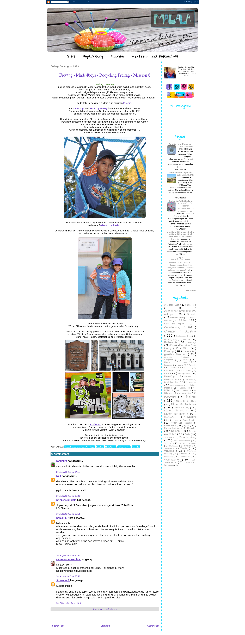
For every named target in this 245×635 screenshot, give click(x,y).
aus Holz (191, 305)
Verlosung (169, 457)
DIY (166, 339)
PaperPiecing (93, 56)
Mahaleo (188, 376)
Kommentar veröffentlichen (105, 609)
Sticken (193, 443)
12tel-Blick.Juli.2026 (185, 175)
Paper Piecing (189, 420)
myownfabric (171, 397)
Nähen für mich (175, 413)
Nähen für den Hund (186, 401)
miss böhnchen (177, 385)
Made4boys (78, 108)
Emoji (175, 339)
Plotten (174, 423)
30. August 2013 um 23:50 (68, 576)
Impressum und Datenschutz (155, 56)
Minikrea (192, 383)
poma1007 (62, 518)
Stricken (188, 446)
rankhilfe (62, 460)
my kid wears (182, 390)
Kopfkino (188, 367)
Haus (185, 362)
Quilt (187, 425)
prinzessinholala (66, 500)
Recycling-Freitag (98, 108)
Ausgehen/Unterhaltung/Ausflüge (79, 447)
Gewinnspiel (186, 357)
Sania (188, 434)
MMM (167, 390)
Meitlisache (172, 382)
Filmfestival (95, 424)
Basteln (191, 314)
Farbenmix (171, 342)
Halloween (169, 362)
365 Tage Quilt (172, 305)
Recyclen (136, 447)
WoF (188, 462)
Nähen (191, 396)
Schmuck (168, 437)
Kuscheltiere (186, 370)
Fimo (172, 345)
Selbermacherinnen (182, 441)
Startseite (105, 626)
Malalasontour (171, 379)
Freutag (127, 103)
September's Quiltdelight (180, 201)
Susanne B (63, 580)
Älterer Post (153, 626)
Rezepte (192, 431)
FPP (186, 348)
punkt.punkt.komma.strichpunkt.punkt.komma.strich (180, 233)
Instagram (168, 365)
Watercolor (186, 457)
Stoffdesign (174, 446)
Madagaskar (184, 373)
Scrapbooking (187, 437)
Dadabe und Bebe (184, 336)
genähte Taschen (176, 354)
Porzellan (188, 423)
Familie (187, 339)
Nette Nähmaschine (68, 559)
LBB (167, 373)
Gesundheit (169, 357)
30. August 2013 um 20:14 (68, 514)
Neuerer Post (57, 626)
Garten (186, 351)
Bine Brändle (177, 317)
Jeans (181, 365)
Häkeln (186, 360)
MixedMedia (185, 388)
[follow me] (180, 95)
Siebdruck (168, 443)
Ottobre (191, 416)
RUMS (172, 434)
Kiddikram (174, 368)
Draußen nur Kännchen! (180, 144)
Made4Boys (110, 447)
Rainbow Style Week (173, 428)
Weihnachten (173, 459)
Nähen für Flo (124, 447)
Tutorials (117, 56)
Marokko (188, 379)
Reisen (176, 430)
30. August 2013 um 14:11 (68, 472)
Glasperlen (169, 360)
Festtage (192, 342)
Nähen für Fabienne (183, 404)
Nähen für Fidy (182, 407)
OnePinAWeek (171, 417)
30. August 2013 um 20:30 (68, 555)
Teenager (168, 448)
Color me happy (175, 324)
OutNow (175, 420)
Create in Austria (180, 331)
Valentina (184, 453)
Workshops (169, 465)
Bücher (184, 320)
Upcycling (170, 451)
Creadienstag (174, 327)
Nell (59, 476)
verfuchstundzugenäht (180, 172)
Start (71, 56)
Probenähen (170, 425)
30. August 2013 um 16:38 (68, 496)
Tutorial (184, 448)
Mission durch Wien (110, 225)
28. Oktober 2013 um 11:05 (68, 603)
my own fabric (185, 393)
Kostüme (169, 370)
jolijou (180, 257)
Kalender (192, 365)
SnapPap (182, 443)
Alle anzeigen (191, 290)
